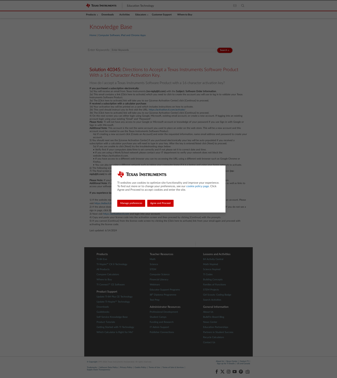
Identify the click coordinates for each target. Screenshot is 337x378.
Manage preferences (131, 203)
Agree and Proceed (160, 203)
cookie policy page (197, 186)
